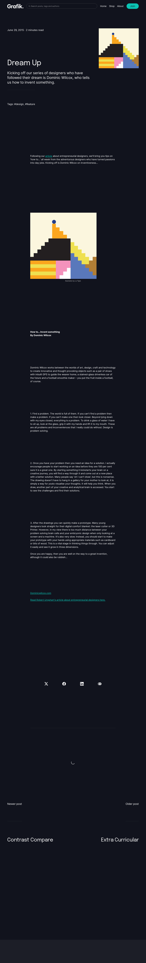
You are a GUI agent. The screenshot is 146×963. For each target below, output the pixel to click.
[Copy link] (100, 684)
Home (103, 6)
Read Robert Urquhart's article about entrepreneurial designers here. (67, 599)
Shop (112, 6)
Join (132, 6)
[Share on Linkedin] (82, 684)
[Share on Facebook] (64, 684)
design (20, 104)
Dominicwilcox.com (40, 593)
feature (31, 104)
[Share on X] (46, 684)
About (120, 6)
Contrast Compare (30, 840)
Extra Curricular (120, 840)
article (48, 156)
